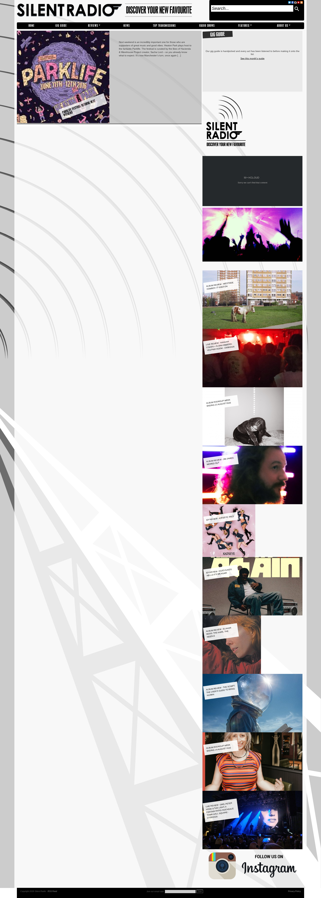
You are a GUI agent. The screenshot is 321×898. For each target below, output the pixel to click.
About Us (282, 25)
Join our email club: (155, 891)
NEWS (127, 25)
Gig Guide (61, 25)
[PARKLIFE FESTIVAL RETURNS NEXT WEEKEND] (63, 122)
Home (32, 25)
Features (243, 25)
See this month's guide (252, 58)
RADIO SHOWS (207, 25)
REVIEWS (93, 25)
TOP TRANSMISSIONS (164, 25)
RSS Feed (52, 891)
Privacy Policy (294, 891)
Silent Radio (111, 11)
